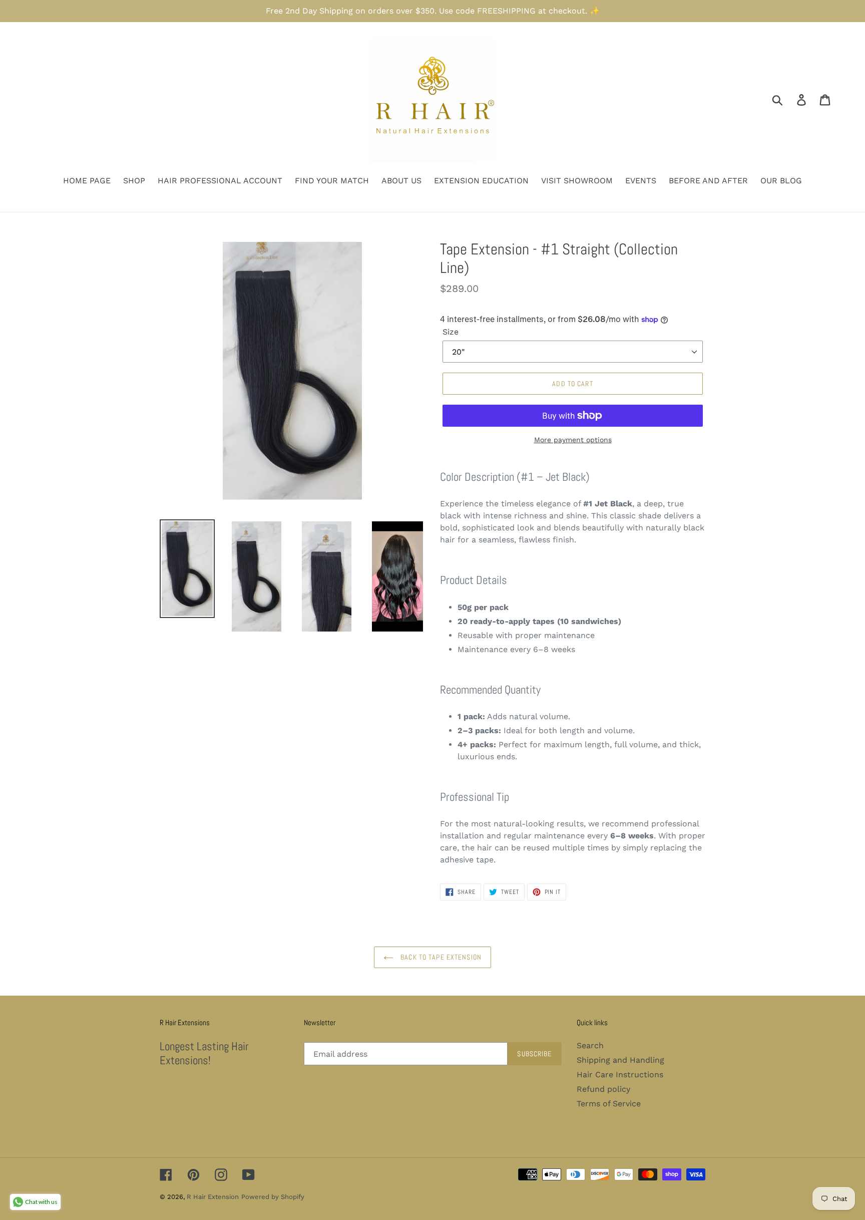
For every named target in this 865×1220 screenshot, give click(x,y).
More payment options (573, 440)
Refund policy (603, 1089)
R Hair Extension (213, 1196)
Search (590, 1045)
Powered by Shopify (272, 1196)
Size (451, 332)
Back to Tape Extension (440, 957)
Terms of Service (609, 1103)
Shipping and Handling (620, 1060)
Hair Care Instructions (620, 1074)
